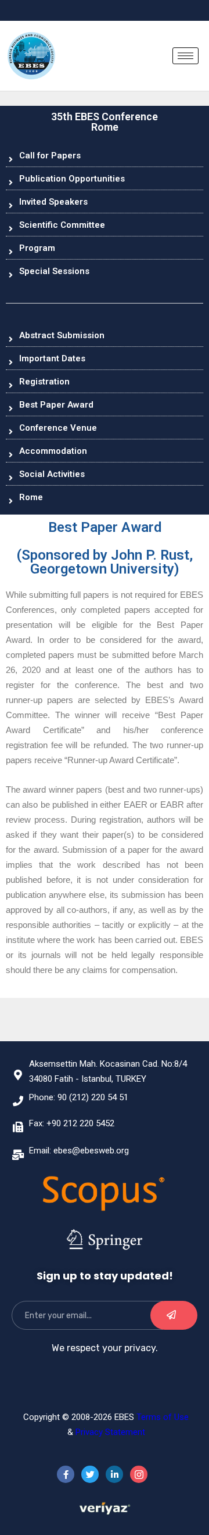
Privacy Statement (110, 1432)
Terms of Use (162, 1417)
